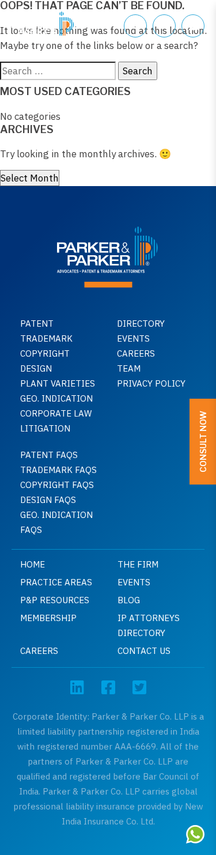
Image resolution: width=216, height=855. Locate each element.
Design (36, 368)
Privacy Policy (151, 383)
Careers (136, 353)
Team (129, 368)
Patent (37, 323)
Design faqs (48, 499)
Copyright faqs (57, 484)
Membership (48, 617)
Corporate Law (56, 413)
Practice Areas (56, 582)
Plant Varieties (57, 383)
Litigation (45, 428)
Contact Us (144, 650)
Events (133, 338)
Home (32, 564)
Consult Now (203, 441)
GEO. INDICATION (56, 398)
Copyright (45, 353)
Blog (129, 600)
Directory (141, 323)
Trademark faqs (58, 469)
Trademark (46, 338)
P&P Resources (54, 600)
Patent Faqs (49, 454)
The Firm (138, 564)
